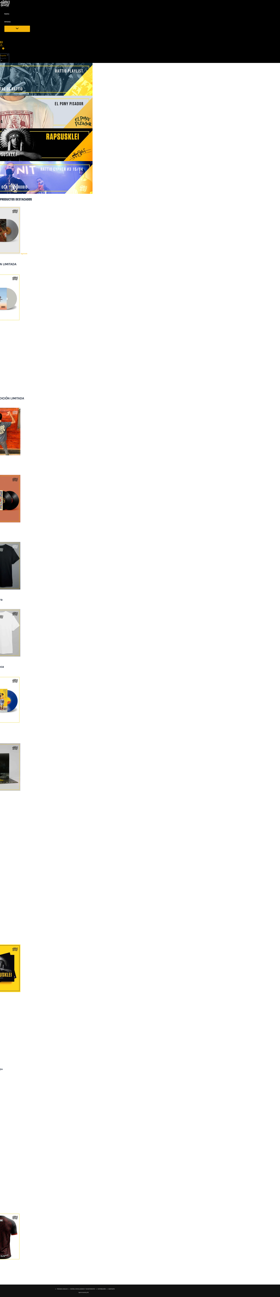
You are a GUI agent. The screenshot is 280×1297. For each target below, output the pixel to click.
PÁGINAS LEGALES (62, 1289)
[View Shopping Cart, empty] (2, 50)
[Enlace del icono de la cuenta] (1, 45)
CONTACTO (111, 1289)
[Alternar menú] (17, 29)
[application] (12, 21)
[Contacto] (1, 43)
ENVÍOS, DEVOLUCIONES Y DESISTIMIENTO (82, 1289)
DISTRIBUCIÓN (102, 1289)
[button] (4, 58)
